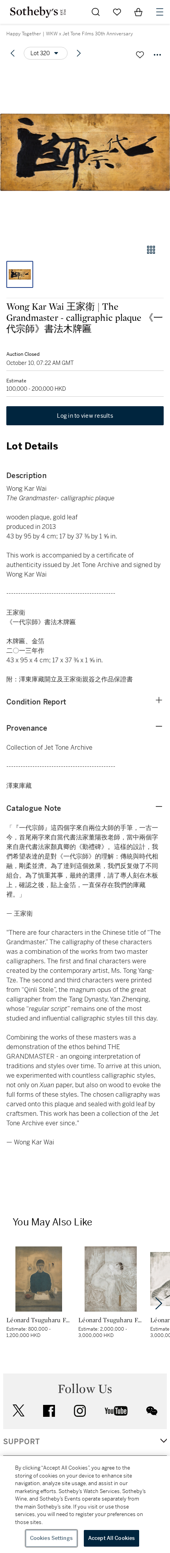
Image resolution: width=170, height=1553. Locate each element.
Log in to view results (85, 415)
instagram (80, 1411)
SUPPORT (21, 1441)
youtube (116, 1411)
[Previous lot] (13, 53)
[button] (85, 152)
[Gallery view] (151, 250)
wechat (151, 1410)
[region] (85, 1504)
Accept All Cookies (111, 1538)
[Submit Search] (96, 12)
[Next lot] (79, 53)
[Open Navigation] (160, 12)
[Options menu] (157, 55)
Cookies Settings (51, 1538)
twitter (19, 1410)
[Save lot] (140, 54)
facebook (49, 1411)
